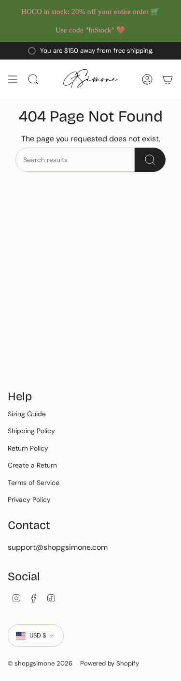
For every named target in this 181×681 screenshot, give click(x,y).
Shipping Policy (31, 430)
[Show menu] (12, 79)
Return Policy (28, 448)
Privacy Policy (29, 499)
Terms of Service (33, 482)
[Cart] (167, 79)
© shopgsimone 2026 (40, 663)
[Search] (150, 160)
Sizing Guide (27, 413)
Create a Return (32, 465)
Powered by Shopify (109, 663)
